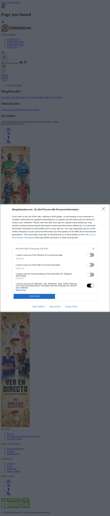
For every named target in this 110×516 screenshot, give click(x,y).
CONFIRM (34, 296)
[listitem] (55, 248)
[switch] (90, 255)
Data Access (55, 306)
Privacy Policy (71, 306)
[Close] (104, 209)
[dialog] (55, 258)
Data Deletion (39, 306)
